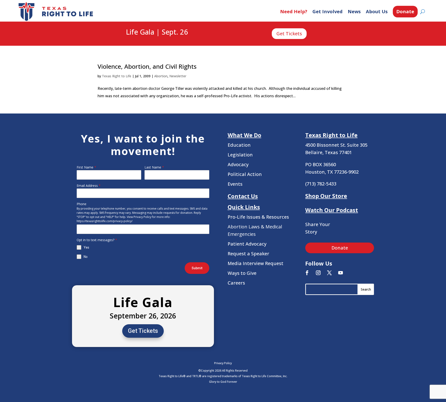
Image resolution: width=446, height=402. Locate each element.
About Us (377, 11)
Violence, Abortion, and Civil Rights (147, 66)
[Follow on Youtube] (340, 272)
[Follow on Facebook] (307, 272)
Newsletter (177, 76)
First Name (86, 167)
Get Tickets (289, 33)
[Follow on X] (329, 272)
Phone (81, 204)
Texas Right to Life (116, 76)
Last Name (154, 167)
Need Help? (293, 11)
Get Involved (327, 11)
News (354, 11)
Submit (197, 268)
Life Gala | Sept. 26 (157, 32)
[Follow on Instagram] (318, 272)
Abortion (160, 76)
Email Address (89, 185)
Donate (405, 11)
